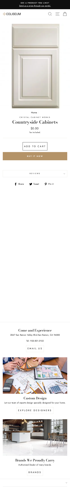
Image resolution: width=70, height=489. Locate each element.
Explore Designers (35, 410)
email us (35, 348)
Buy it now (35, 156)
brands (34, 472)
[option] (35, 5)
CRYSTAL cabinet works (35, 117)
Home (34, 112)
